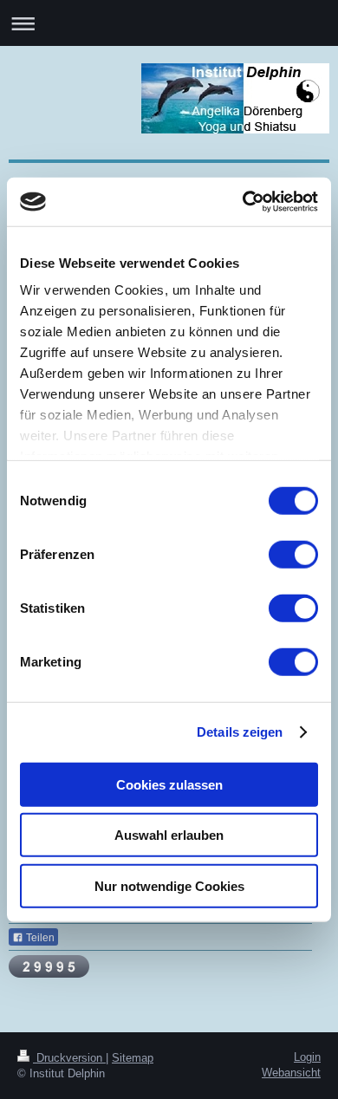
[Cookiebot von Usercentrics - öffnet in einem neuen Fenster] (243, 202)
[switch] (293, 554)
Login (307, 1056)
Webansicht (291, 1072)
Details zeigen (240, 732)
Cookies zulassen (169, 784)
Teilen (39, 938)
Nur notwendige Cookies (169, 885)
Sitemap (132, 1057)
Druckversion (69, 1057)
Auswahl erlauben (169, 835)
